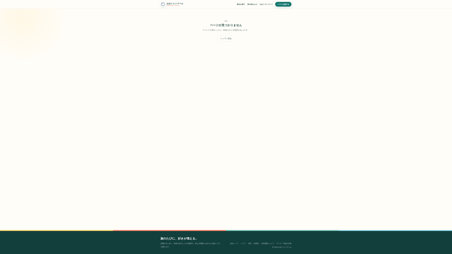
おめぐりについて (266, 4)
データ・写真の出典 (284, 243)
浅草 (249, 243)
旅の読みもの (252, 4)
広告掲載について (267, 243)
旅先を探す (241, 4)
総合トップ (234, 243)
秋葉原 (256, 243)
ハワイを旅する (283, 4)
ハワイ (243, 243)
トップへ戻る (226, 38)
